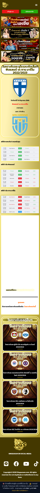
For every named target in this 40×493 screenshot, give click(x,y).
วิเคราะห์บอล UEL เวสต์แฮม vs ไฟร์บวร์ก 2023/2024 (20, 402)
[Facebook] (16, 464)
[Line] (6, 464)
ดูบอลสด (21, 302)
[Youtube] (26, 464)
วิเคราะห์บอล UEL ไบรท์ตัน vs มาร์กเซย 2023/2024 (20, 429)
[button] (36, 5)
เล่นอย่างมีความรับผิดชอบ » (20, 491)
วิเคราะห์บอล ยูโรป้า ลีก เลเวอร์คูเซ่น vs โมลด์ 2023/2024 (20, 345)
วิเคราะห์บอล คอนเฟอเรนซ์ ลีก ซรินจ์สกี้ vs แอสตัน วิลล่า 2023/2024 (20, 373)
